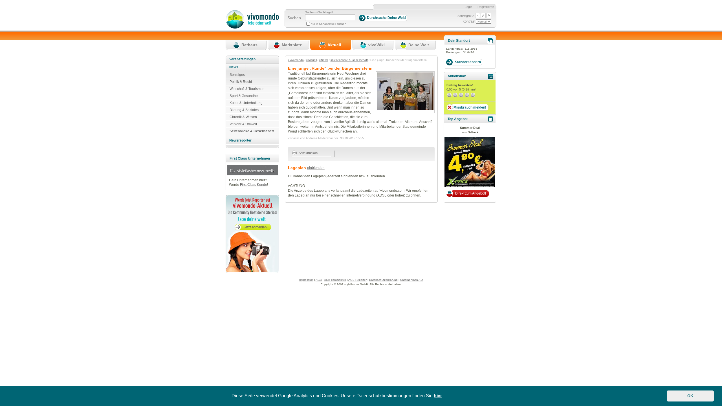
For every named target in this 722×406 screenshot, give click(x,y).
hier (438, 395)
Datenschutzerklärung (383, 279)
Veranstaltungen (242, 59)
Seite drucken (308, 153)
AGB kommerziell (335, 279)
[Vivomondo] (252, 28)
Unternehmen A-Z (411, 279)
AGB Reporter (357, 279)
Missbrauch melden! (470, 107)
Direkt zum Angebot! (470, 193)
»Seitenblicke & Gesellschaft (349, 59)
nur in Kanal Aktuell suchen (328, 23)
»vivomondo (296, 59)
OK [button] (690, 396)
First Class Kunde (253, 185)
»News (323, 59)
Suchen (294, 18)
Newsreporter (240, 140)
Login (468, 6)
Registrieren (485, 6)
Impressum (306, 279)
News (233, 67)
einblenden (316, 168)
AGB (319, 279)
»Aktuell (311, 59)
